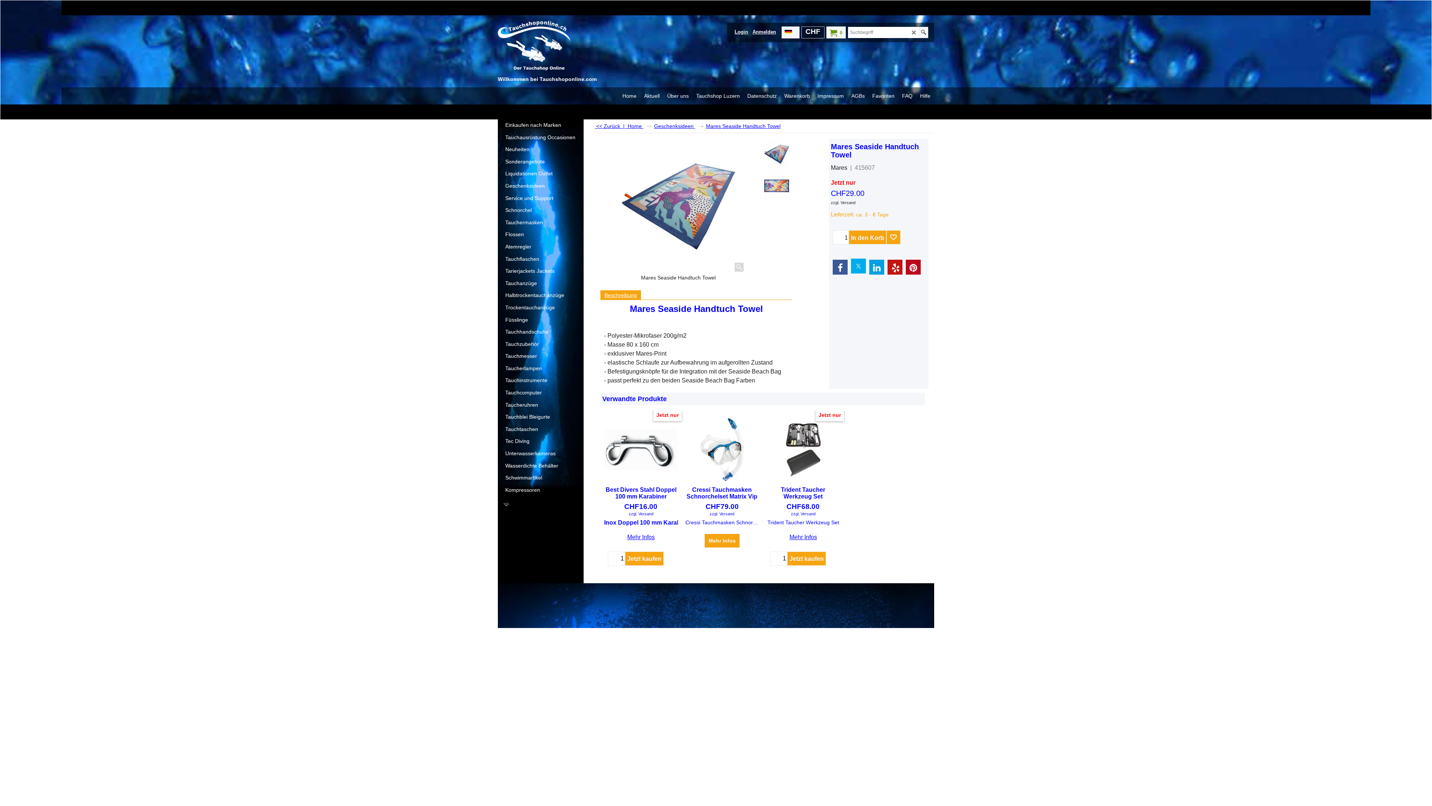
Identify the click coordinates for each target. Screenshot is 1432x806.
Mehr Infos (641, 537)
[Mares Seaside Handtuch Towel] (678, 206)
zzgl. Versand (843, 202)
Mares (839, 168)
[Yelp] (895, 267)
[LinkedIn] (876, 267)
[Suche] (923, 32)
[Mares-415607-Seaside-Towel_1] (776, 186)
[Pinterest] (913, 267)
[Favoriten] (893, 237)
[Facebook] (840, 267)
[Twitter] (858, 266)
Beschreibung (620, 295)
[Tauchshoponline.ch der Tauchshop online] (554, 47)
